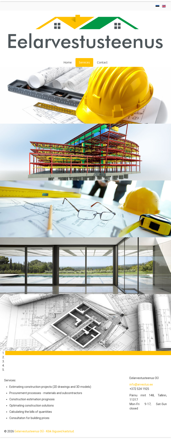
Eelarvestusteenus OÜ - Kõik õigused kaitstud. (44, 431)
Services (84, 62)
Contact (102, 62)
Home (67, 62)
